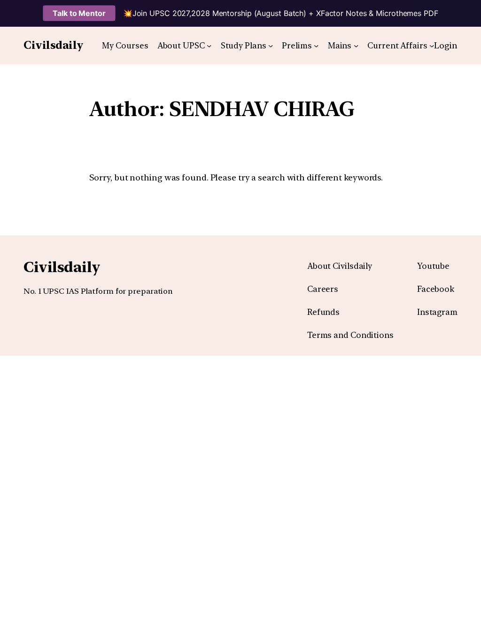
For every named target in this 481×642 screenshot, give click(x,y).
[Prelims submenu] (316, 45)
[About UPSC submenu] (209, 45)
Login (446, 45)
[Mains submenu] (356, 45)
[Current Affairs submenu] (431, 45)
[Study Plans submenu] (270, 45)
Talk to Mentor (79, 13)
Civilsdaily (53, 45)
